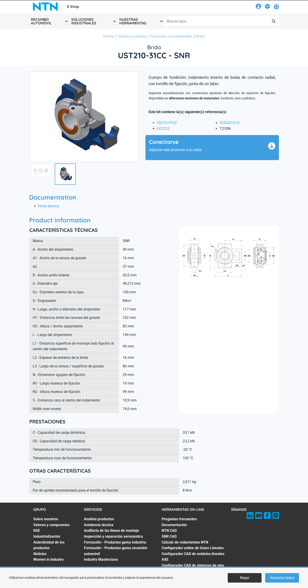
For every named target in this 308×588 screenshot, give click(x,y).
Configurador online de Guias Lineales (193, 548)
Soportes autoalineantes (171, 36)
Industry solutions (132, 36)
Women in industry (48, 559)
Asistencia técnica (98, 525)
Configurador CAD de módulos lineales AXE (193, 557)
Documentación (174, 525)
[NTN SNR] (45, 6)
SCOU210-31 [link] (230, 123)
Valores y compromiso (51, 525)
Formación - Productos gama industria (115, 542)
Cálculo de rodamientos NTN (185, 542)
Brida (200, 36)
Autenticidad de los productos (48, 545)
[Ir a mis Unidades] (267, 7)
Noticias (39, 554)
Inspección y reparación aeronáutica (113, 536)
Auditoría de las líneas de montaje (111, 530)
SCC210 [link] (163, 128)
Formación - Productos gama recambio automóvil (115, 551)
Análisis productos (99, 519)
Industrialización (46, 536)
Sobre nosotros (45, 519)
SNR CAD (169, 536)
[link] (258, 7)
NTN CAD (169, 530)
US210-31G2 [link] (167, 123)
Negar (244, 578)
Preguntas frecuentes (179, 519)
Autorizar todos (282, 578)
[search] (274, 21)
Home (108, 36)
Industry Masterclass (101, 559)
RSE (36, 530)
